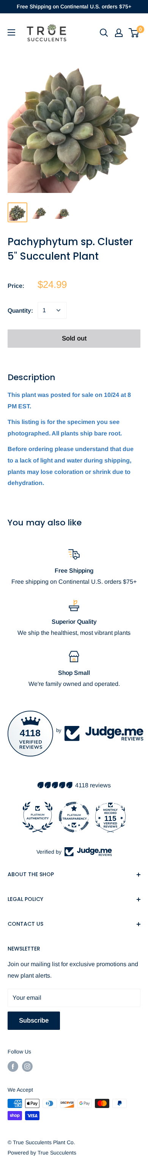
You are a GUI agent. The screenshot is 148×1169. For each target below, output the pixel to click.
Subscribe (34, 1020)
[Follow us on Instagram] (27, 1066)
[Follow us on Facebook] (13, 1066)
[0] (134, 32)
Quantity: (20, 310)
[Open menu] (11, 32)
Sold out (74, 338)
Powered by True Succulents (42, 1153)
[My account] (119, 33)
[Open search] (104, 33)
